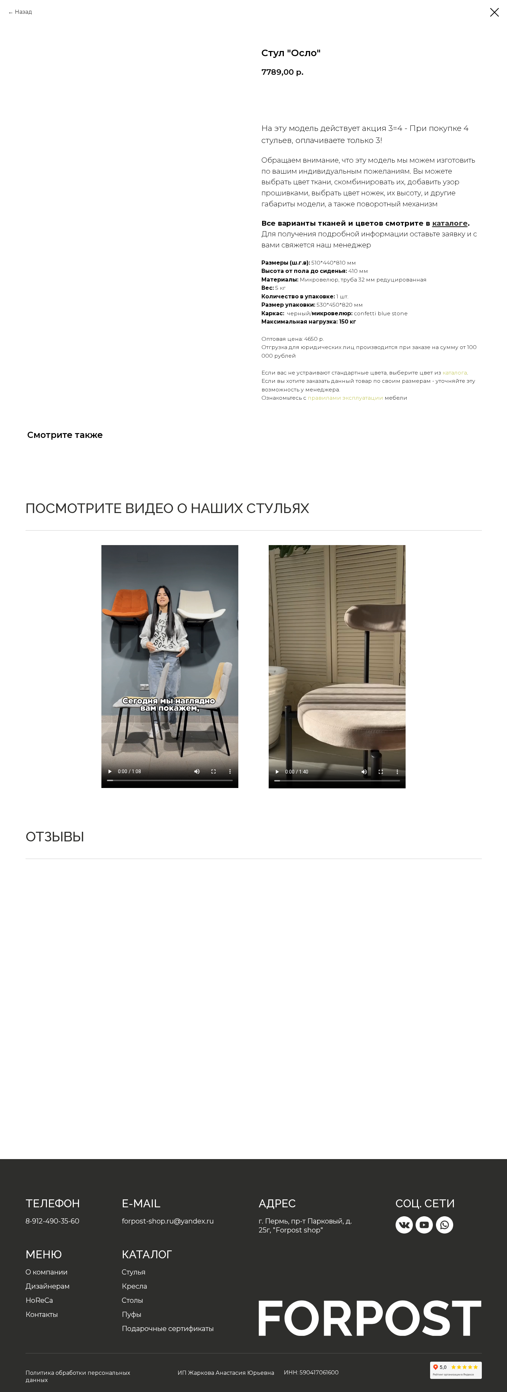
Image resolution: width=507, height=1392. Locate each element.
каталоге (450, 223)
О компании (47, 1272)
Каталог (147, 1254)
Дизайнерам (48, 1286)
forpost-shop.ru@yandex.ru (168, 1221)
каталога (455, 372)
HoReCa (39, 1300)
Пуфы (131, 1314)
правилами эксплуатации (345, 398)
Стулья (134, 1272)
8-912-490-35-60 (52, 1221)
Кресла (134, 1286)
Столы (132, 1300)
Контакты (42, 1314)
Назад (23, 12)
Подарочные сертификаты (168, 1328)
